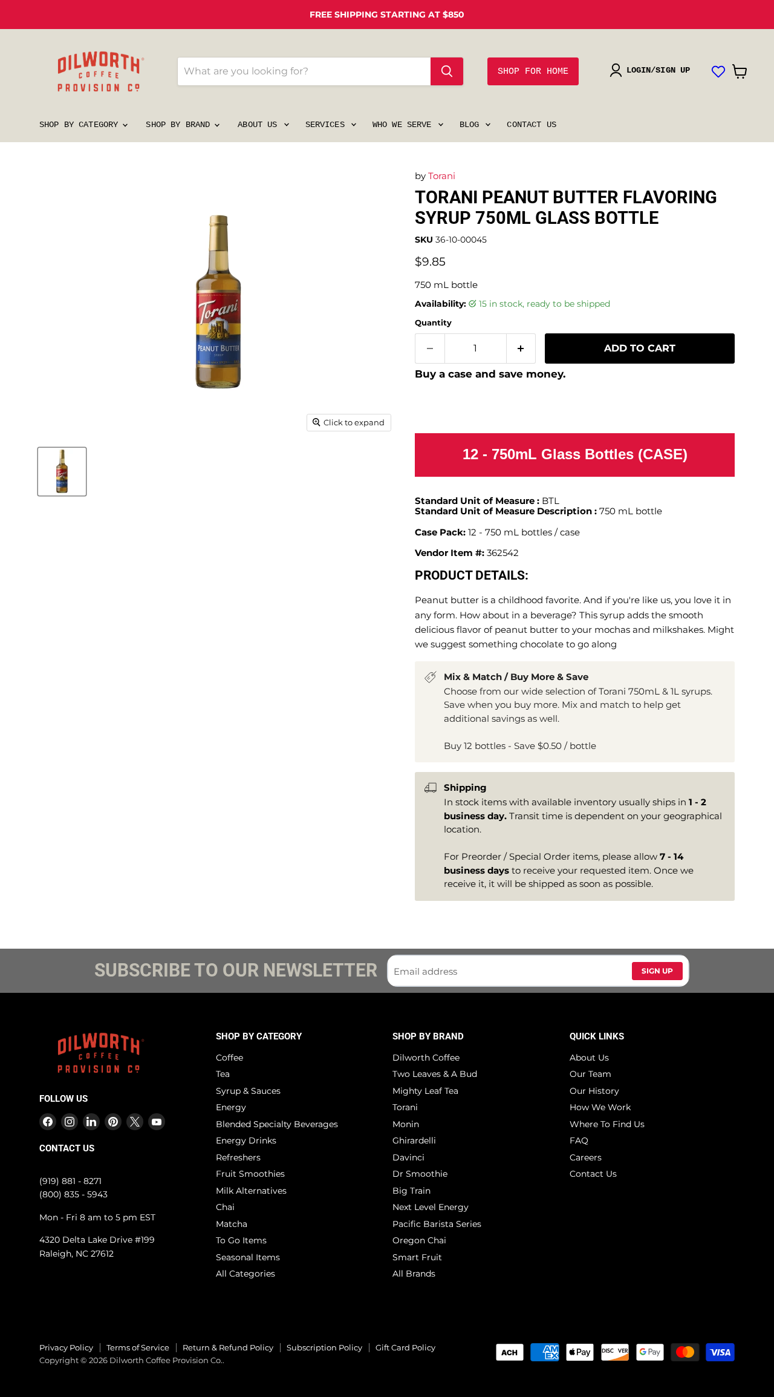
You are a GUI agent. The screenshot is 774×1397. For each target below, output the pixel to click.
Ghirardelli (414, 1140)
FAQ (579, 1140)
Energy (231, 1107)
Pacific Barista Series (436, 1224)
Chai (225, 1207)
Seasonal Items (248, 1257)
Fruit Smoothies (250, 1173)
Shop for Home (533, 72)
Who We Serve (404, 124)
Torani (441, 176)
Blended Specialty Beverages (277, 1124)
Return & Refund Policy (228, 1347)
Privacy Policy (66, 1347)
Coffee (229, 1057)
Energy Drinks (246, 1140)
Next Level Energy (430, 1207)
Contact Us (531, 124)
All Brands (413, 1273)
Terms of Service (137, 1347)
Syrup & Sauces (248, 1090)
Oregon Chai (419, 1240)
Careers (586, 1157)
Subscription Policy (324, 1347)
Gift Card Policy (405, 1347)
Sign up (657, 970)
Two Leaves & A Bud (434, 1073)
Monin (405, 1124)
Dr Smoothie (419, 1173)
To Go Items (241, 1240)
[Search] (447, 71)
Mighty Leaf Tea (425, 1090)
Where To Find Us (607, 1124)
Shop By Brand (180, 124)
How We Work (600, 1107)
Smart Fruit (417, 1257)
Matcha (231, 1224)
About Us (260, 124)
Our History (594, 1090)
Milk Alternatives (251, 1190)
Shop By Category (81, 124)
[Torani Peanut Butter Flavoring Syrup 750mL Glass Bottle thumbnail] (62, 472)
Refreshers (238, 1157)
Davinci (408, 1157)
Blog (472, 124)
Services (327, 124)
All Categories (245, 1273)
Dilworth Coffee (426, 1057)
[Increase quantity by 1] (521, 348)
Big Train (411, 1190)
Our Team (590, 1073)
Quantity (433, 322)
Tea (223, 1073)
